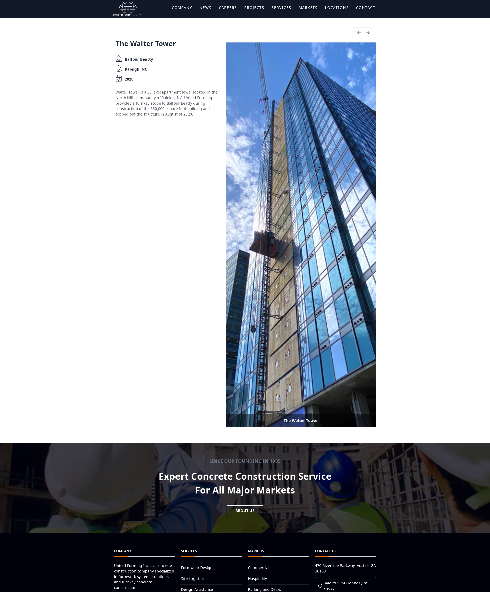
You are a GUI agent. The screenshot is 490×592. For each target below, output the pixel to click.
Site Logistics (192, 578)
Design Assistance (197, 589)
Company (182, 7)
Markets (308, 7)
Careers (228, 7)
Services (281, 7)
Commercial (258, 567)
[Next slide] (367, 33)
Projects (254, 7)
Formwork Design (197, 567)
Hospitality (257, 578)
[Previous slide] (359, 33)
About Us (245, 510)
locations (337, 7)
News (205, 7)
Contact (365, 7)
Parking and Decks (264, 589)
